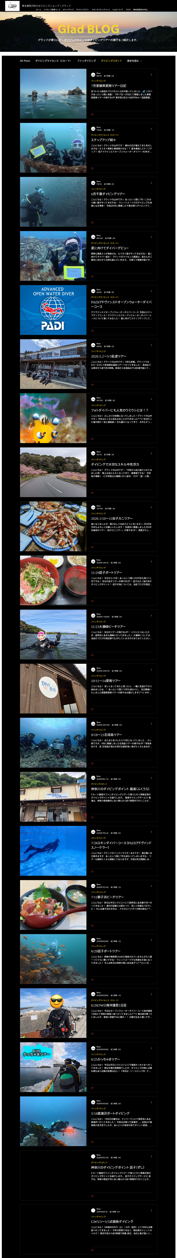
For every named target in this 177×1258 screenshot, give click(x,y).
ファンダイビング (86, 61)
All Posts (25, 61)
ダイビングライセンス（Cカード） (53, 61)
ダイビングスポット (111, 61)
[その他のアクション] (152, 74)
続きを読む (133, 61)
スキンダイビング (98, 838)
